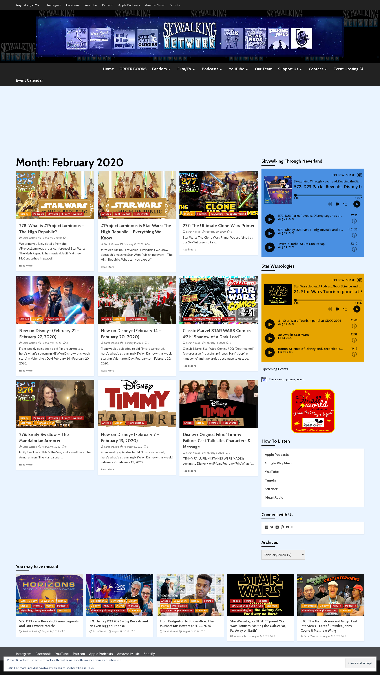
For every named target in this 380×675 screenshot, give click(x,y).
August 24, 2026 (50, 631)
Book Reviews (122, 213)
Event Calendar (29, 80)
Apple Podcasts (129, 5)
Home (108, 68)
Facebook (72, 5)
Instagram (54, 5)
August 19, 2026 (120, 631)
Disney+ (25, 213)
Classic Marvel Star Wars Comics (202, 318)
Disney (62, 600)
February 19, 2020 (52, 342)
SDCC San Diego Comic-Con (176, 610)
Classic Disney (28, 600)
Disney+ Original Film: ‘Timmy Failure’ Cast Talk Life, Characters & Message (216, 440)
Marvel (49, 605)
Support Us (288, 68)
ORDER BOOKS (133, 68)
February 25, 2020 (134, 244)
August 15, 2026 (191, 631)
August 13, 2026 (331, 636)
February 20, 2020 (215, 231)
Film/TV (184, 68)
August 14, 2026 (260, 636)
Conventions (47, 600)
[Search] (361, 69)
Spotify (175, 5)
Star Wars (25, 422)
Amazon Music (155, 5)
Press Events (141, 213)
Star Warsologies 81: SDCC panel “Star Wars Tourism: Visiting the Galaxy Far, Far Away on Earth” (258, 626)
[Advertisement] (190, 119)
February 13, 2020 (215, 342)
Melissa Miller (240, 636)
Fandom (159, 68)
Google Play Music (279, 463)
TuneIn (270, 480)
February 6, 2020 (51, 446)
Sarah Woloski (29, 237)
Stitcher (271, 489)
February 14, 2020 (133, 342)
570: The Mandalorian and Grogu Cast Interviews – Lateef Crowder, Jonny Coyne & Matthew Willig (329, 626)
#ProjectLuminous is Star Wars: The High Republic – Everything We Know (136, 232)
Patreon (107, 5)
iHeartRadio (274, 497)
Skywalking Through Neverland (65, 213)
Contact (316, 68)
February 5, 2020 (214, 452)
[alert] (312, 379)
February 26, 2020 (52, 237)
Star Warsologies (241, 610)
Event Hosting (346, 68)
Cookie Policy (86, 667)
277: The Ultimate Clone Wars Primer (219, 225)
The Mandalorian (44, 422)
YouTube (90, 5)
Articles (106, 213)
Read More (26, 265)
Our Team (263, 68)
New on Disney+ (55, 318)
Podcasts (210, 68)
